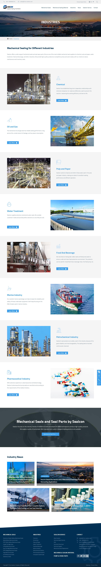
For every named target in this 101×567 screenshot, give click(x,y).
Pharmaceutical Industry (18, 378)
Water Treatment (15, 210)
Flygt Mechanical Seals (8, 552)
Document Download (59, 544)
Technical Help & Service (59, 540)
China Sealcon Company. (14, 565)
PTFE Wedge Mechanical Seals (10, 550)
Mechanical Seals (46, 8)
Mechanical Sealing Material (60, 8)
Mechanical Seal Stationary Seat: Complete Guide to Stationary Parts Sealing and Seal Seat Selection (27, 507)
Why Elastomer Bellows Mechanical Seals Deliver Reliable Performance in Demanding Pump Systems (21, 479)
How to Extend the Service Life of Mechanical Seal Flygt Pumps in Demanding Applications (62, 480)
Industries (73, 8)
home (10, 39)
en (91, 2)
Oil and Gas (12, 126)
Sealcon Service (87, 8)
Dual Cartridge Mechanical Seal (10, 548)
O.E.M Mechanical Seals (8, 554)
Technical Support (58, 546)
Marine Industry (14, 294)
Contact (96, 8)
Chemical (60, 84)
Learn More (61, 100)
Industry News (15, 457)
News (79, 8)
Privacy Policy (94, 565)
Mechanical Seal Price (50, 434)
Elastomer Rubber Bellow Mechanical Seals (13, 538)
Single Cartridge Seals (8, 544)
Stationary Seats (7, 556)
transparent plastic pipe (38, 554)
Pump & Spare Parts (81, 2)
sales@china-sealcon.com (25, 1)
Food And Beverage (65, 252)
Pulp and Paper (63, 168)
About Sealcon (57, 538)
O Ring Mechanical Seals (9, 546)
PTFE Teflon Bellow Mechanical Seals (11, 542)
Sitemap (88, 565)
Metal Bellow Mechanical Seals (10, 540)
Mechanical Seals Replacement (61, 548)
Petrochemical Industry (67, 336)
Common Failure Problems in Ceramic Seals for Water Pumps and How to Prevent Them (72, 507)
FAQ (55, 542)
